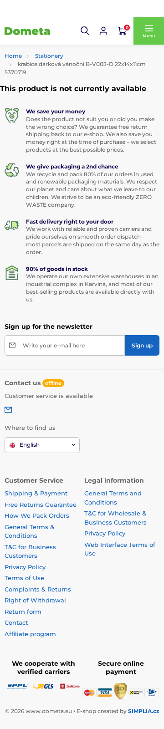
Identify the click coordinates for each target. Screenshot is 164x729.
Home (13, 55)
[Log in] (103, 31)
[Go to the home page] (27, 31)
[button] (85, 31)
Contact (16, 622)
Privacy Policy (25, 567)
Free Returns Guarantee (41, 504)
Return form (23, 611)
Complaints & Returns (38, 589)
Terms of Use (24, 577)
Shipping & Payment (36, 493)
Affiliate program (30, 633)
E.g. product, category (58, 51)
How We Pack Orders (37, 515)
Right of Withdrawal (35, 600)
